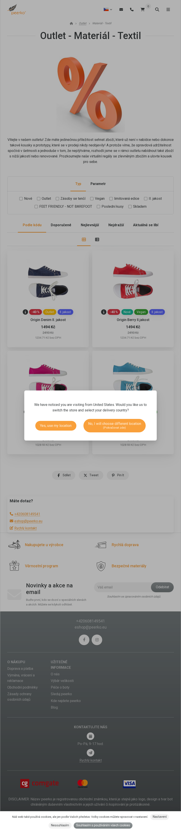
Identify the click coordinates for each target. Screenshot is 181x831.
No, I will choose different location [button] (114, 425)
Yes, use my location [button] (56, 426)
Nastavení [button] (160, 816)
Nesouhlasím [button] (60, 825)
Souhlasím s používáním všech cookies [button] (103, 825)
